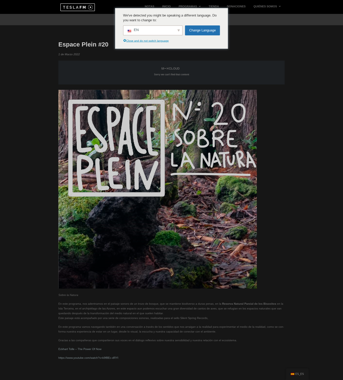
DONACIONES (236, 6)
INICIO (166, 6)
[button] (73, 7)
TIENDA (214, 6)
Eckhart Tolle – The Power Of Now (79, 349)
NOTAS (149, 6)
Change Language (202, 30)
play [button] (90, 7)
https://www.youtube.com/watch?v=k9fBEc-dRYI (88, 357)
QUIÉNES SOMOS (265, 6)
